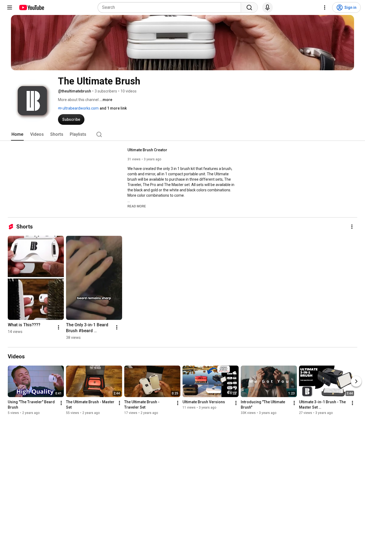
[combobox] (171, 7)
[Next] (356, 381)
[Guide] (9, 7)
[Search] (249, 7)
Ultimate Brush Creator (147, 150)
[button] (136, 206)
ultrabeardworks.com (80, 108)
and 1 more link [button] (113, 108)
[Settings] (324, 7)
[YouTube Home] (31, 7)
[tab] (17, 134)
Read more (136, 206)
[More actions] (352, 226)
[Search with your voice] (267, 7)
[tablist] (182, 134)
